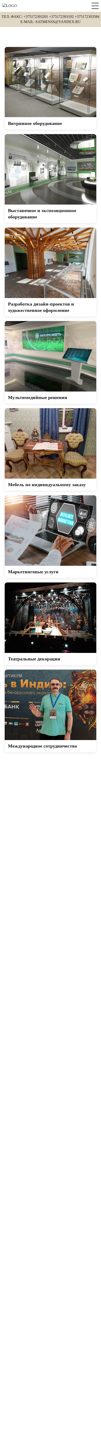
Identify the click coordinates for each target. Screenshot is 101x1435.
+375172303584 (87, 17)
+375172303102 (61, 17)
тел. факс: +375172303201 (25, 17)
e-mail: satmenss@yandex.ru (50, 22)
